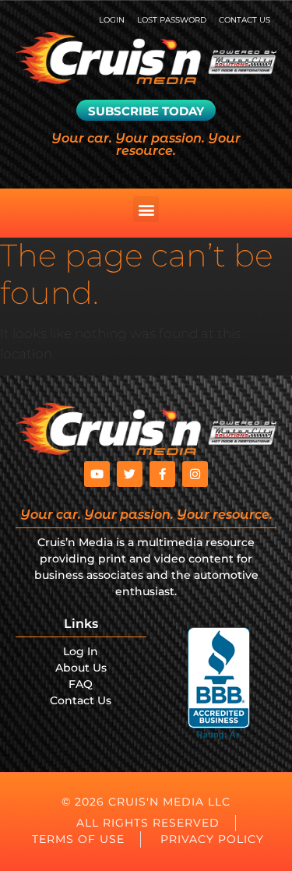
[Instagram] (195, 474)
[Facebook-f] (162, 474)
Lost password (171, 20)
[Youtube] (97, 474)
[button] (146, 209)
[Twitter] (129, 474)
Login (112, 20)
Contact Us (244, 20)
